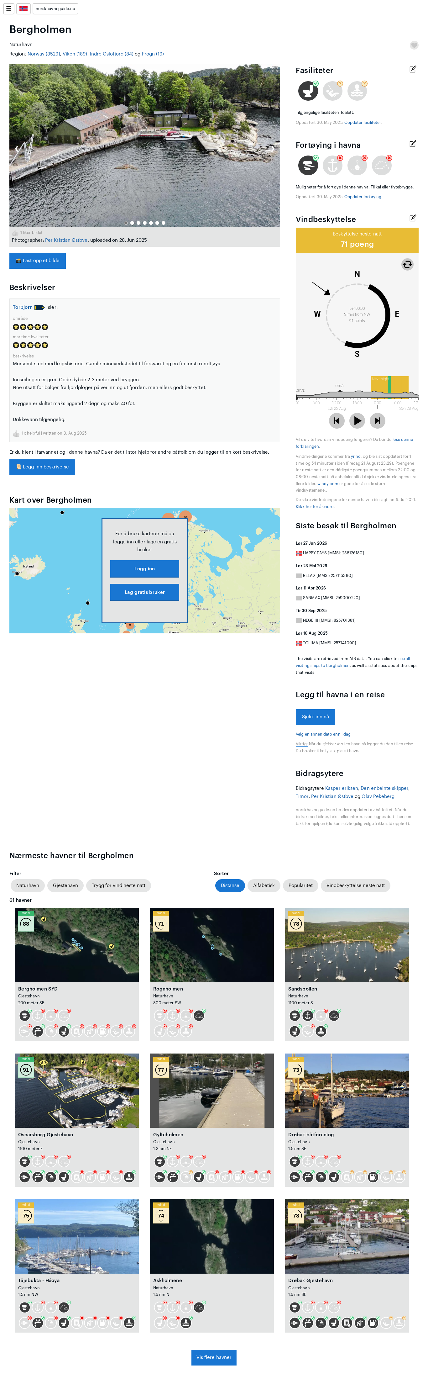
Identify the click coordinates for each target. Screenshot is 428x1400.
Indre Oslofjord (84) (112, 54)
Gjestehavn (65, 885)
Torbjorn (23, 307)
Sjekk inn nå (315, 717)
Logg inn (144, 569)
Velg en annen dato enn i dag (323, 734)
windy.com (327, 484)
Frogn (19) (153, 54)
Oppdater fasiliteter (362, 122)
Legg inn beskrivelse (42, 467)
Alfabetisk (264, 885)
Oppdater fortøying (362, 197)
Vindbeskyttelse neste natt (355, 885)
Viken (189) (75, 54)
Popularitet (301, 885)
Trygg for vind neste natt (118, 885)
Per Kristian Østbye (66, 240)
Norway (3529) (44, 54)
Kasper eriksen (341, 788)
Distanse (230, 885)
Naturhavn (27, 885)
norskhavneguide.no (55, 9)
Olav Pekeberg (378, 796)
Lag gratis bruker (145, 592)
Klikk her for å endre (314, 507)
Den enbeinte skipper (384, 788)
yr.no (356, 456)
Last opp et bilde (38, 260)
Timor (302, 796)
